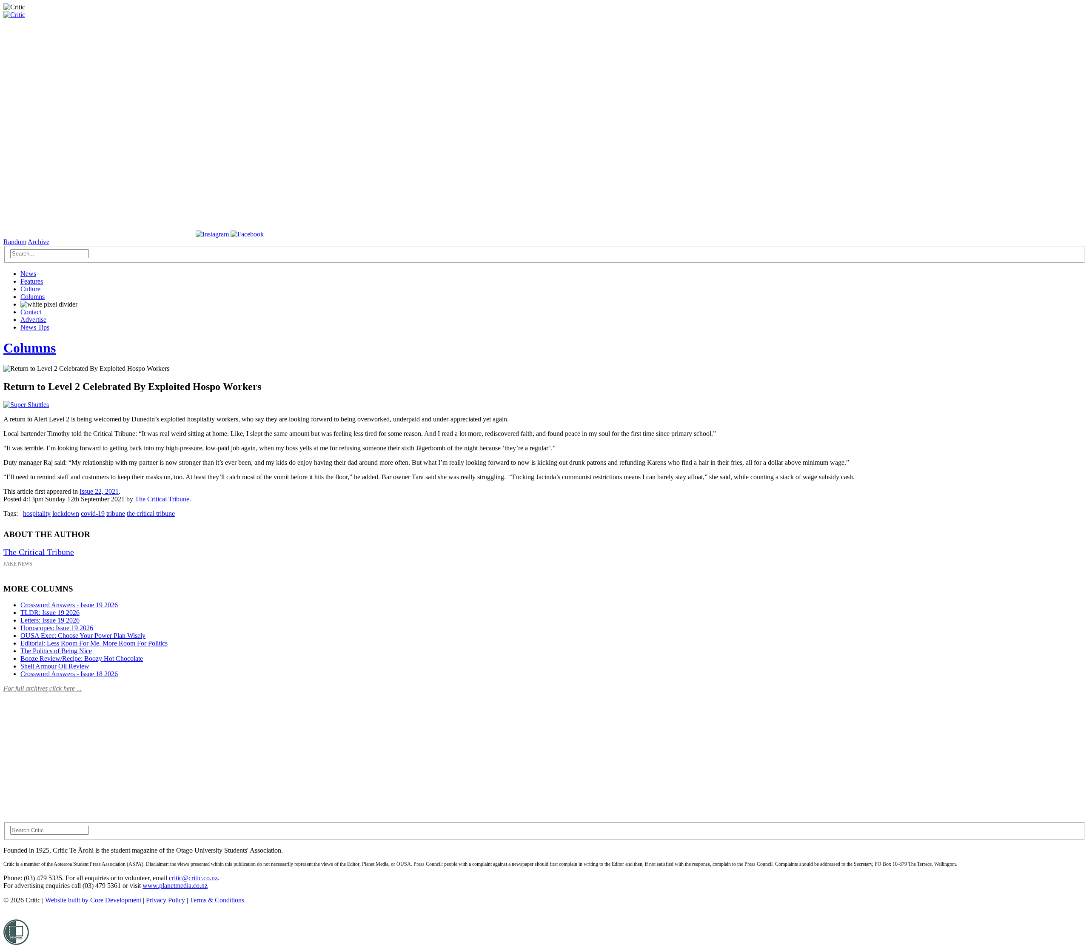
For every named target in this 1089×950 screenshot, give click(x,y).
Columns (32, 296)
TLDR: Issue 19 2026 (50, 612)
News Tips (34, 327)
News (28, 273)
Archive (38, 241)
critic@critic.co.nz (193, 878)
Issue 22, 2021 (99, 491)
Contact (30, 312)
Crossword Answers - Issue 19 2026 (69, 605)
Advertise (33, 319)
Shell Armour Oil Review (54, 666)
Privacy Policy (165, 900)
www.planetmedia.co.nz (175, 885)
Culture (30, 289)
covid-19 (93, 513)
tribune (115, 513)
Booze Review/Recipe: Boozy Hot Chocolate (81, 658)
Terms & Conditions (217, 900)
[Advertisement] (67, 752)
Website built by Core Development (93, 900)
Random (14, 241)
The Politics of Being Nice (56, 650)
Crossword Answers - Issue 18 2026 (69, 673)
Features (31, 281)
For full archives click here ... (42, 688)
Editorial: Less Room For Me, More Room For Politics (94, 643)
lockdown (65, 513)
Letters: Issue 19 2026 (50, 620)
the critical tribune (151, 513)
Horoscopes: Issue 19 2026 (56, 627)
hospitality (37, 513)
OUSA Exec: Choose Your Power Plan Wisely (82, 635)
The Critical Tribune (162, 499)
